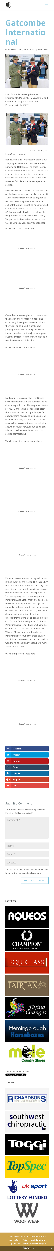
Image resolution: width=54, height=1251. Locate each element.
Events (33, 49)
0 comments (43, 49)
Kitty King (12, 49)
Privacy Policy (22, 1240)
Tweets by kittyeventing (17, 1071)
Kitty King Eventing (30, 1236)
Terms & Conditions (36, 1240)
